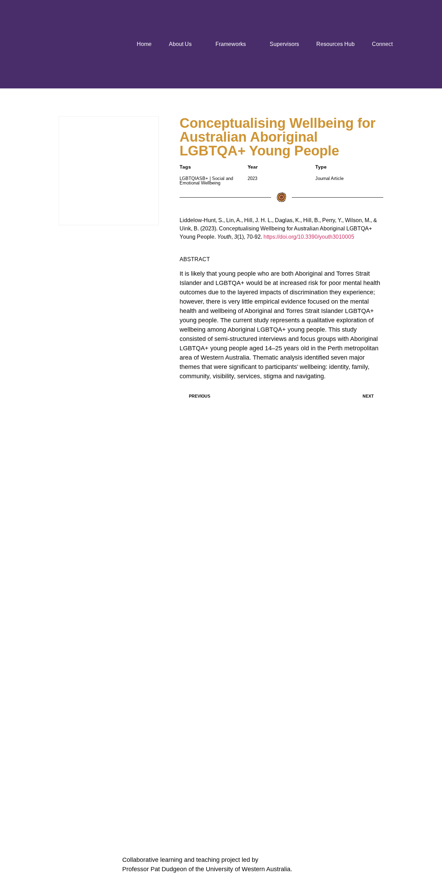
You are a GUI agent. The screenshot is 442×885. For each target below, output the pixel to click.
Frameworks (230, 44)
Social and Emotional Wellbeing (206, 180)
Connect (382, 44)
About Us (180, 44)
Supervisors (284, 44)
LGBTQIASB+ (194, 178)
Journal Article (329, 178)
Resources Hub (335, 44)
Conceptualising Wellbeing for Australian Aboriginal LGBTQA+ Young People (278, 136)
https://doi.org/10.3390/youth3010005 (308, 237)
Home (144, 44)
